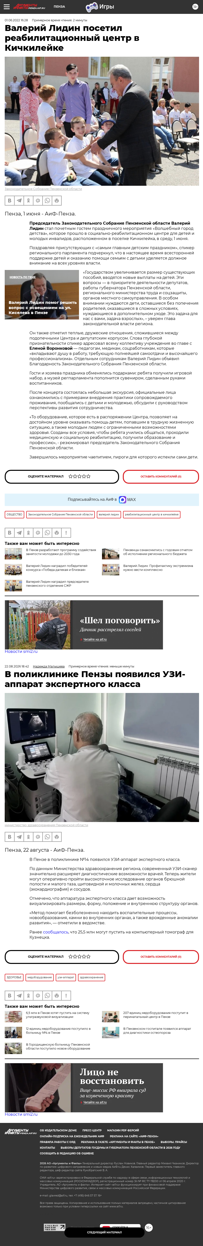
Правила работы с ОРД (57, 1142)
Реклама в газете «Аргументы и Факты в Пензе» (118, 1142)
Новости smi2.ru (21, 651)
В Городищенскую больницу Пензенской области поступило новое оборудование (58, 1046)
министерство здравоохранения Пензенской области (46, 825)
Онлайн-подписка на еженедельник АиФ (72, 1136)
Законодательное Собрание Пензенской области (43, 189)
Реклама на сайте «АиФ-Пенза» (134, 1136)
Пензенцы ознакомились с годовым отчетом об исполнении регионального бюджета (157, 552)
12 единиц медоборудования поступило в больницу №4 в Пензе (58, 1030)
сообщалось (55, 932)
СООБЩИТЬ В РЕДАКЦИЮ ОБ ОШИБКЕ (67, 1153)
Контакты (47, 1147)
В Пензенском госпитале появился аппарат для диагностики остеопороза (157, 1030)
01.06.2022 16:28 (16, 20)
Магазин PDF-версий (123, 1130)
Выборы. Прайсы (174, 1142)
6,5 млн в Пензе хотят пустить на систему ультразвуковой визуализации (57, 1015)
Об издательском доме (58, 1130)
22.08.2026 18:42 (17, 666)
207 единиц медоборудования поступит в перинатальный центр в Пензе (155, 1015)
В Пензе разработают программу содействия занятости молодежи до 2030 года (61, 552)
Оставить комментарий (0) (161, 476)
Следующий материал (104, 1232)
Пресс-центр (92, 1130)
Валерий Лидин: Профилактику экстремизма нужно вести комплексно (158, 568)
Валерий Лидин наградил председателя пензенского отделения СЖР (57, 583)
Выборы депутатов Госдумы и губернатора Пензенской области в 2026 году (120, 1147)
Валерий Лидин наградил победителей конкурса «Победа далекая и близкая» (56, 568)
